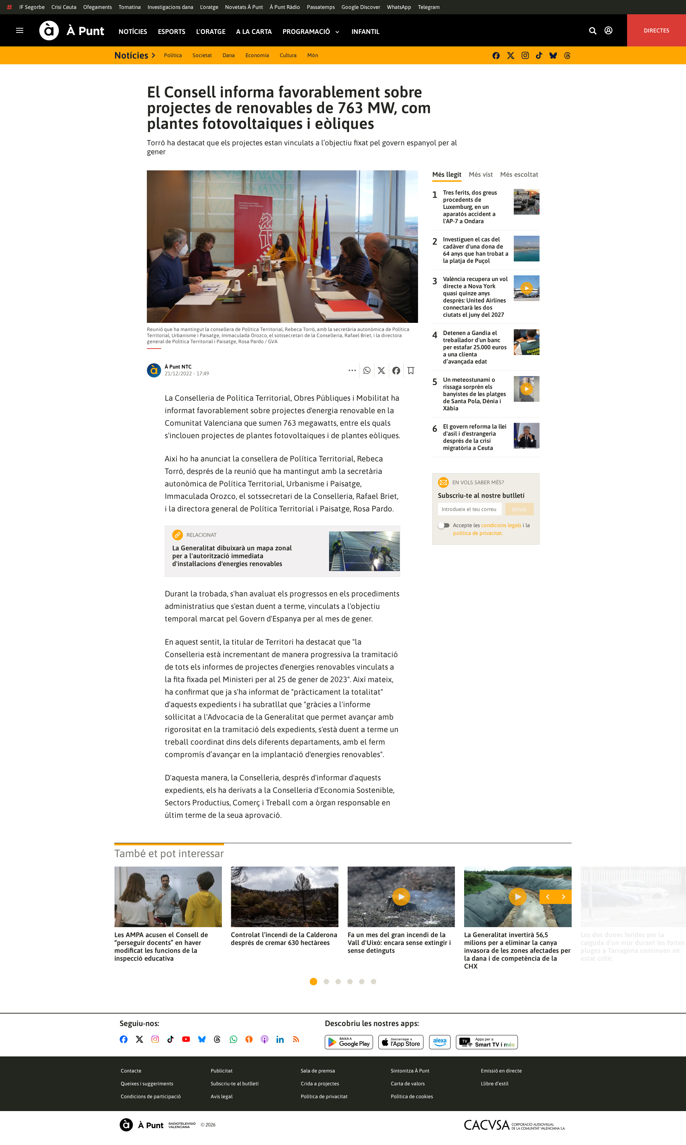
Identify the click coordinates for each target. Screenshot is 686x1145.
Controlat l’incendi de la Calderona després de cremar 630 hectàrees (284, 938)
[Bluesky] (553, 55)
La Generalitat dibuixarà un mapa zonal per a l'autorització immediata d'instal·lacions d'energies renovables (232, 556)
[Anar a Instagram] (156, 1039)
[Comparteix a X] (381, 370)
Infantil (365, 31)
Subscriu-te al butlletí (235, 1083)
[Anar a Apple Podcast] (266, 1039)
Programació (306, 31)
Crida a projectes (320, 1083)
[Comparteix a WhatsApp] (367, 370)
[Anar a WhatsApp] (235, 1039)
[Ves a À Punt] (71, 30)
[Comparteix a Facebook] (396, 370)
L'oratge (209, 7)
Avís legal (222, 1096)
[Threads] (568, 55)
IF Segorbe (32, 7)
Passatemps (321, 7)
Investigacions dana (170, 7)
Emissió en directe (501, 1071)
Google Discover (361, 7)
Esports (171, 31)
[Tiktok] (539, 55)
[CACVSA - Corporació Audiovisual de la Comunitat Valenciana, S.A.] (514, 1124)
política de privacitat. (478, 533)
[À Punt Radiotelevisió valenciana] (157, 1124)
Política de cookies (412, 1096)
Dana (229, 55)
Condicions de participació (151, 1096)
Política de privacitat (324, 1096)
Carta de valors (408, 1083)
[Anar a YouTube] (187, 1039)
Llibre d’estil (494, 1083)
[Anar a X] (141, 1039)
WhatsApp (399, 7)
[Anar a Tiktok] (172, 1039)
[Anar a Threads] (219, 1039)
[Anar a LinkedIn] (282, 1039)
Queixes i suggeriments (147, 1083)
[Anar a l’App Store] (401, 1042)
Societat (202, 55)
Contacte (131, 1071)
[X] (510, 55)
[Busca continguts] (592, 31)
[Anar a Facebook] (125, 1039)
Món (312, 55)
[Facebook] (496, 55)
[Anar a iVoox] (250, 1039)
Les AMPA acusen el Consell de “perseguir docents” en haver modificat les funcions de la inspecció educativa (161, 946)
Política (173, 55)
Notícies (133, 31)
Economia (257, 55)
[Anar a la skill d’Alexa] (440, 1042)
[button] (313, 981)
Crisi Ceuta (63, 7)
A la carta (254, 31)
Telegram (429, 7)
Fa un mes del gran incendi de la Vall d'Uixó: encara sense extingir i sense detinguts (399, 942)
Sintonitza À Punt (410, 1071)
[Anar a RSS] (297, 1039)
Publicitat (222, 1071)
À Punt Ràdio (285, 7)
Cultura (288, 55)
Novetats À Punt (244, 7)
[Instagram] (525, 55)
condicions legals (501, 525)
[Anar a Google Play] (349, 1042)
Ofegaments (97, 7)
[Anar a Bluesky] (203, 1039)
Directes (656, 30)
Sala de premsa (318, 1071)
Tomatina (130, 7)
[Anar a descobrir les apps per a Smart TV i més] (487, 1042)
